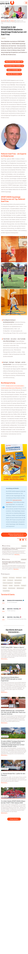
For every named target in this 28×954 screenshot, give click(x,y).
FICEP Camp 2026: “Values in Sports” (12, 647)
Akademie (12, 20)
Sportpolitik (16, 585)
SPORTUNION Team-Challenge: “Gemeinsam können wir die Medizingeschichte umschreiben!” (14, 549)
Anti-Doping (11, 577)
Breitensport (18, 577)
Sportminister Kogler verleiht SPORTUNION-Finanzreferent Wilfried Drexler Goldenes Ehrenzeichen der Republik (13, 563)
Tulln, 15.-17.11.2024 (13, 74)
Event (24, 577)
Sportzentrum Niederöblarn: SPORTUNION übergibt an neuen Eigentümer (11, 678)
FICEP (4, 580)
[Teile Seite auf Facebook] (23, 540)
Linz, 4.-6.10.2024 (13, 70)
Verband (4, 588)
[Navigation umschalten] (26, 2)
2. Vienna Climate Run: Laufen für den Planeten (13, 774)
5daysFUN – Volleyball (13, 617)
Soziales (10, 585)
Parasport (5, 585)
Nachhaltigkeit (18, 582)
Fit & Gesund (10, 580)
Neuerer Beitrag (6, 545)
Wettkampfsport (20, 588)
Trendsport (23, 585)
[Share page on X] (26, 540)
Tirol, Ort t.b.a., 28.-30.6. (13, 62)
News (8, 20)
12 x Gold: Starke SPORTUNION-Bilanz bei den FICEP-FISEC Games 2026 (13, 802)
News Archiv (14, 819)
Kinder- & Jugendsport (8, 582)
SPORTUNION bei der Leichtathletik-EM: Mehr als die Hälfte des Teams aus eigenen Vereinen (13, 712)
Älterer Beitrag (6, 559)
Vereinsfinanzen (11, 588)
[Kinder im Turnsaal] (14, 249)
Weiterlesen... (16, 569)
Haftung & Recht (18, 580)
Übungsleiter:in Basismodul (15, 600)
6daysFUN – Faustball (13, 608)
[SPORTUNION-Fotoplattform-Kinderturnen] (14, 302)
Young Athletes (6, 590)
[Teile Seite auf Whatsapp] (20, 540)
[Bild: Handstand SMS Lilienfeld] (14, 276)
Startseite (3, 20)
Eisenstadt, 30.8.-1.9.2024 (13, 66)
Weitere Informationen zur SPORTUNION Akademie (16, 534)
